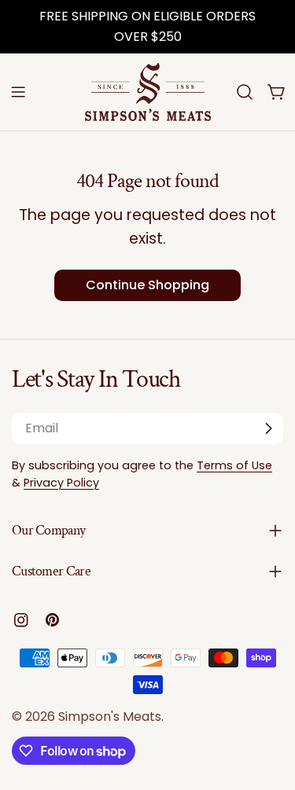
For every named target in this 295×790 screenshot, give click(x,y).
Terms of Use (234, 465)
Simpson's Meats (109, 716)
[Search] (244, 92)
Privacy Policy (61, 483)
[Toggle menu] (18, 92)
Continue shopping (147, 285)
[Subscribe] (268, 428)
